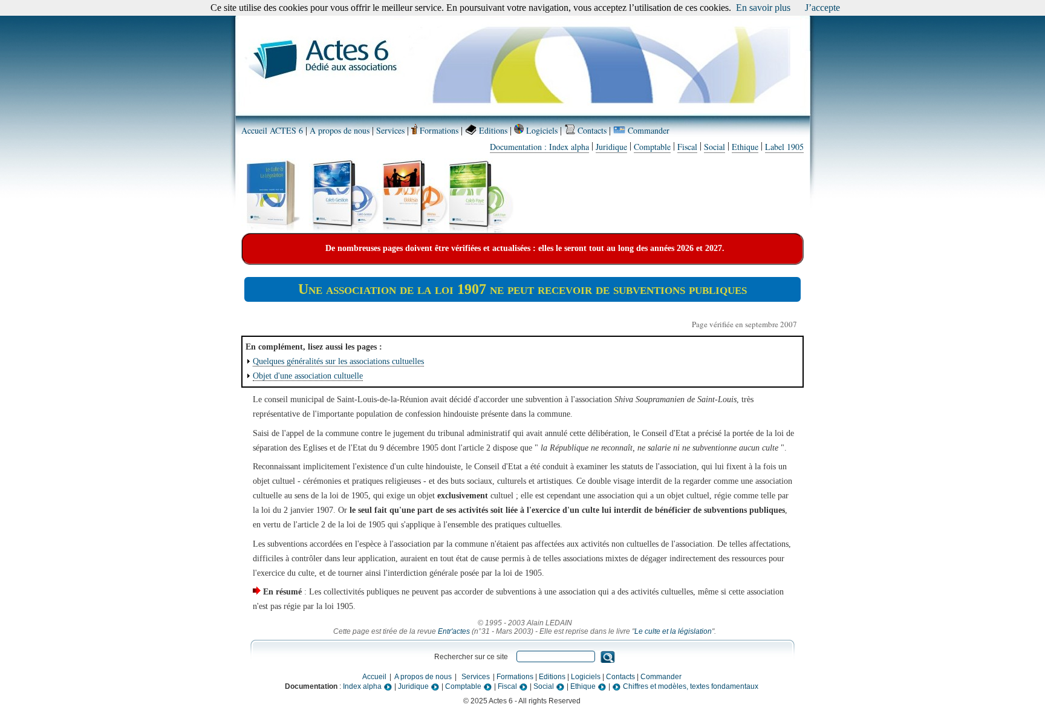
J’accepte (822, 7)
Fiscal (687, 146)
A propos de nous (339, 130)
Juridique (611, 146)
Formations (437, 130)
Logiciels (541, 130)
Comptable (652, 146)
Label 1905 (784, 146)
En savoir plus (763, 7)
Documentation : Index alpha (539, 146)
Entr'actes (454, 631)
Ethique (745, 146)
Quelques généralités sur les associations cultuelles (338, 361)
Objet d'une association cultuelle (308, 375)
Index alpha (363, 686)
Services (390, 130)
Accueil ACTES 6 (272, 130)
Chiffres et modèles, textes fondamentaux (689, 686)
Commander (647, 130)
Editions (492, 130)
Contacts (591, 130)
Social (714, 146)
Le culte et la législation (673, 631)
